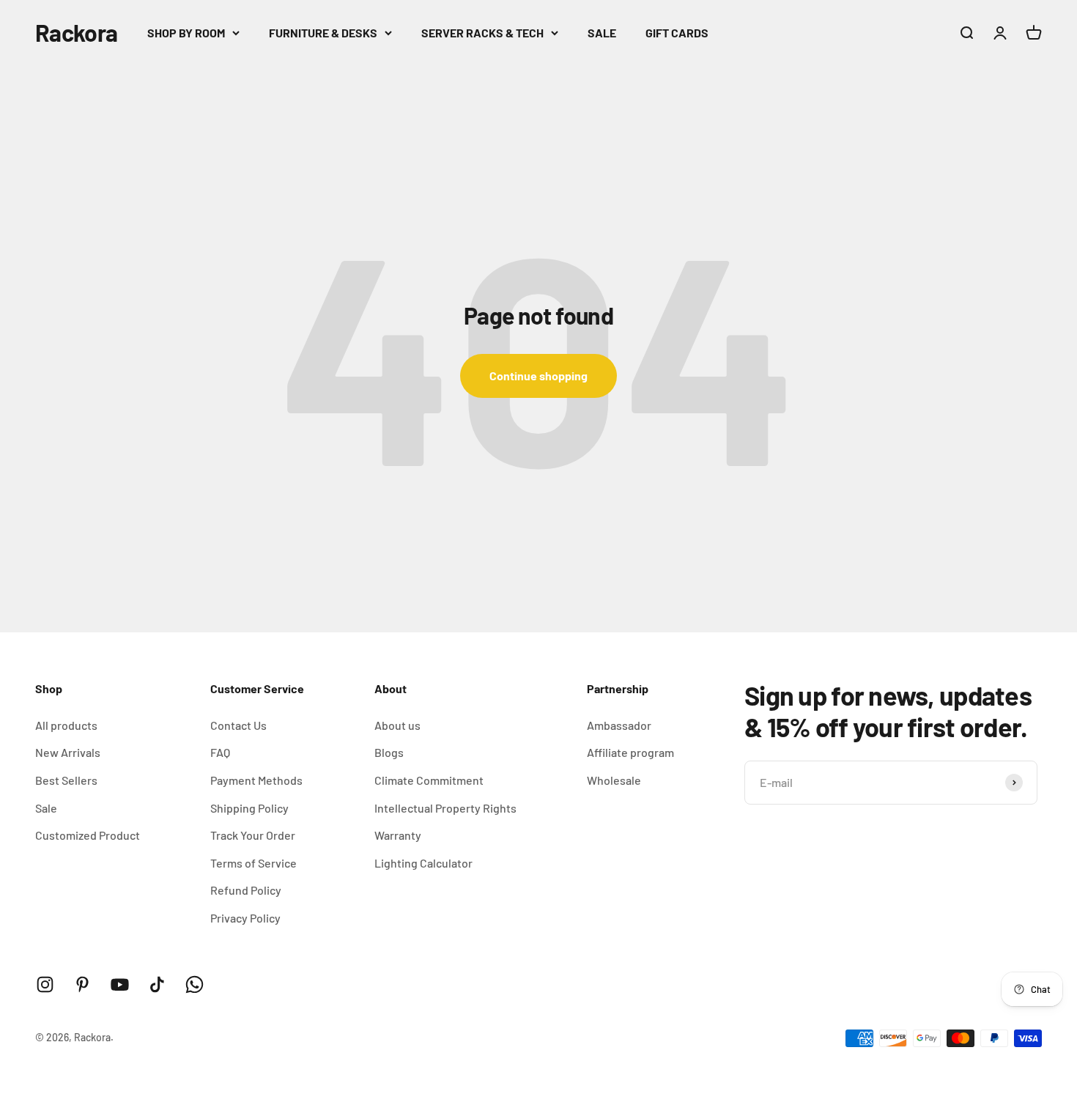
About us (397, 725)
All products (66, 725)
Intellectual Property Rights (445, 808)
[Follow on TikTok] (157, 984)
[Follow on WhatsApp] (194, 984)
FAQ (220, 752)
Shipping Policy (249, 808)
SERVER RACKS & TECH (482, 33)
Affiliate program (630, 752)
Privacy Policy (245, 918)
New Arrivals (67, 752)
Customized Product (87, 835)
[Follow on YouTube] (120, 984)
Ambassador (619, 725)
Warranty (397, 835)
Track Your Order (252, 835)
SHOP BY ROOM (186, 33)
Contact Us (238, 725)
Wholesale (614, 780)
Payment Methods (256, 780)
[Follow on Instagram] (45, 984)
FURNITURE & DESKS (323, 33)
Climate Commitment (429, 780)
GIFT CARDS (676, 33)
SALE (602, 33)
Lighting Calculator (423, 863)
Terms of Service (253, 863)
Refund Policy (245, 890)
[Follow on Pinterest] (82, 984)
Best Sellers (66, 780)
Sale (46, 808)
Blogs (389, 752)
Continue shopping (538, 375)
